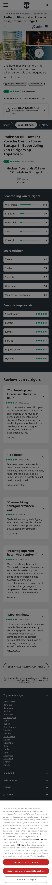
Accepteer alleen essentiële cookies (26, 871)
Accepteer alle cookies (26, 862)
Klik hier (40, 839)
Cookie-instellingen (26, 879)
